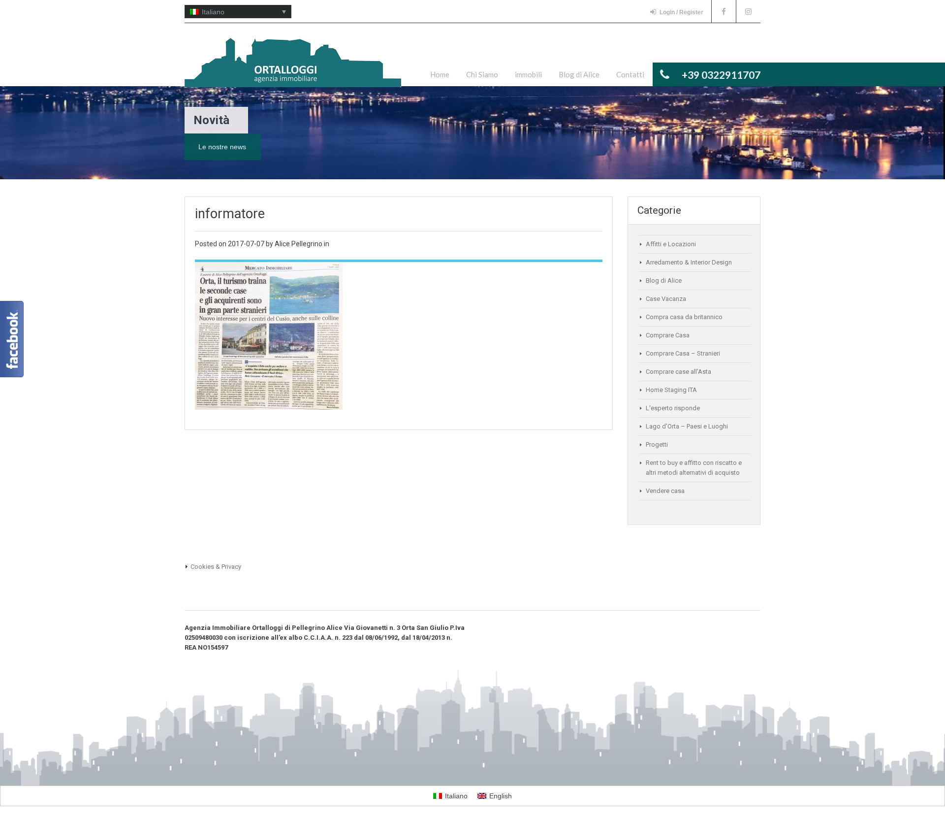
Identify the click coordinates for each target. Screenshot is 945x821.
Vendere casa (665, 490)
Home (439, 74)
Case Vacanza (666, 298)
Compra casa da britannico (684, 317)
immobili (528, 74)
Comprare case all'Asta (678, 371)
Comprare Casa (668, 335)
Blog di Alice (579, 74)
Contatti (630, 74)
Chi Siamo (482, 74)
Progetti (657, 444)
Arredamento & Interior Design (689, 262)
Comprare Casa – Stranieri (683, 353)
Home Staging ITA (671, 390)
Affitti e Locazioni (671, 244)
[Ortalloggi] (293, 67)
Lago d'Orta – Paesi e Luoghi (687, 426)
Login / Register (681, 12)
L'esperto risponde (673, 408)
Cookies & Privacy (215, 566)
